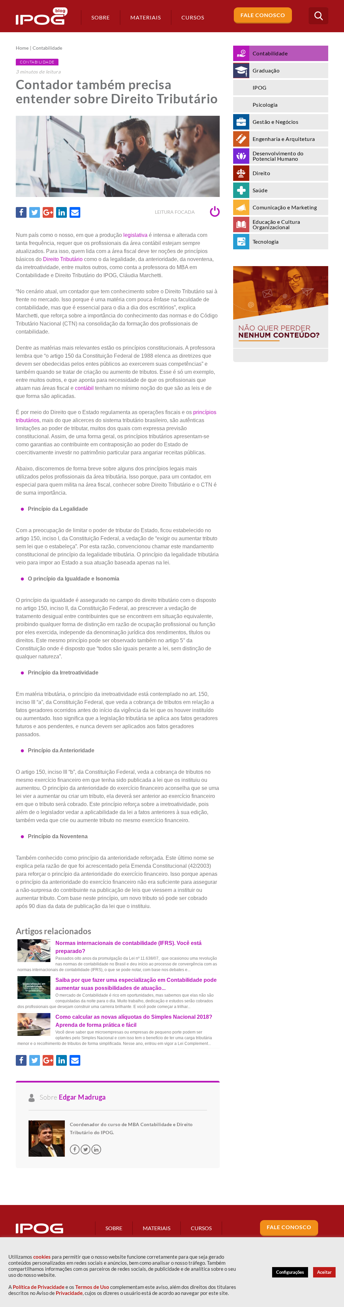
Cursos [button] (192, 17)
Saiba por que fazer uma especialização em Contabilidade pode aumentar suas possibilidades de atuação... (136, 984)
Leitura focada (175, 212)
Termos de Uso (92, 1287)
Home (22, 48)
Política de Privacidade (38, 1287)
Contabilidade (47, 48)
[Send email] (75, 212)
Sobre (100, 17)
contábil (84, 388)
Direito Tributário (63, 259)
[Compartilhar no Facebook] (21, 212)
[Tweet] (34, 212)
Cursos (201, 1228)
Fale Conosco (263, 15)
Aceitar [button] (324, 1272)
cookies (42, 1257)
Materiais (145, 17)
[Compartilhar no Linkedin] (61, 212)
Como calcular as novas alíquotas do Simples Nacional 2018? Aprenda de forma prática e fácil (133, 1021)
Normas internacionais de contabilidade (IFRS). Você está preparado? (128, 947)
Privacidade (69, 1293)
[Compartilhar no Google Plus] (48, 212)
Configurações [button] (290, 1272)
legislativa (135, 235)
